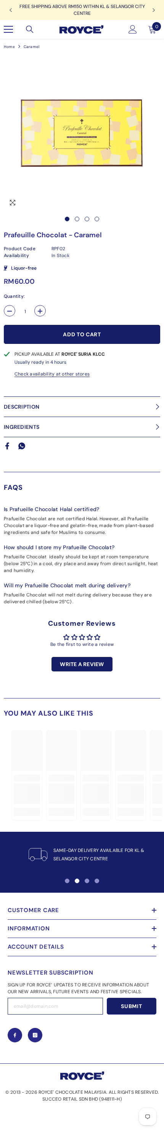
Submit (131, 1006)
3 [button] (87, 219)
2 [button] (77, 219)
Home (9, 46)
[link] (27, 793)
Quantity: (14, 296)
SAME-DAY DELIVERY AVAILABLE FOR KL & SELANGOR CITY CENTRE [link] (99, 854)
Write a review (82, 664)
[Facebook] (7, 446)
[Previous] (10, 10)
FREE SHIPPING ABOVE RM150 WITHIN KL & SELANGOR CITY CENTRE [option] (82, 9)
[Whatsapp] (21, 446)
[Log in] (133, 29)
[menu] (8, 29)
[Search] (29, 29)
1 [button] (67, 219)
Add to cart (82, 334)
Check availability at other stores (52, 374)
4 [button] (97, 219)
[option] (82, 133)
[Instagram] (35, 1035)
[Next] (153, 10)
